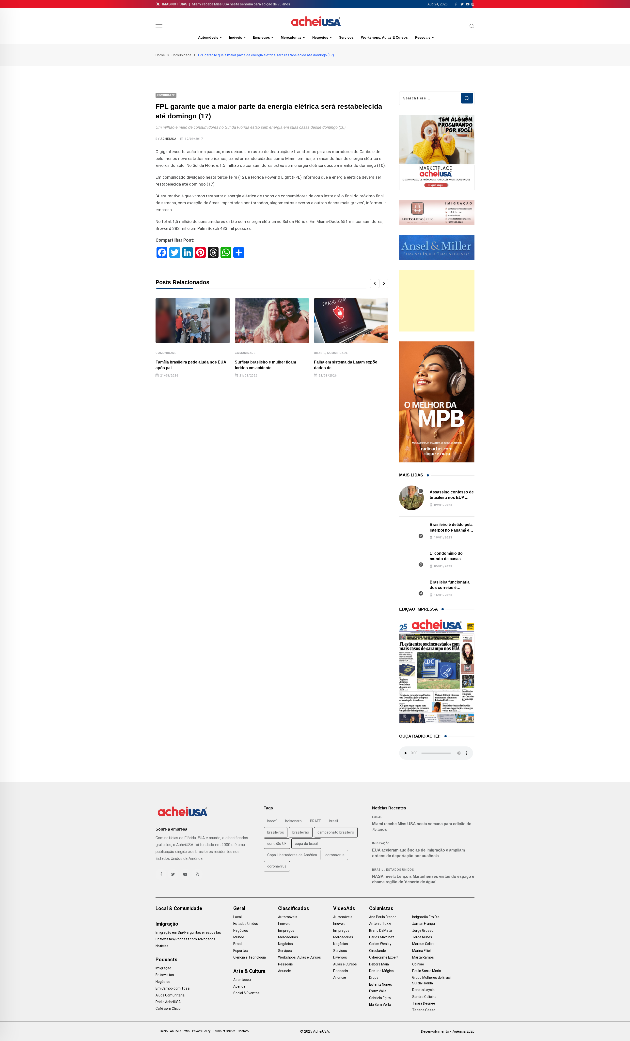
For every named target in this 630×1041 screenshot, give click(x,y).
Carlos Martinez (381, 937)
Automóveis (208, 37)
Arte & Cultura (249, 971)
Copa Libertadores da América (292, 855)
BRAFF (315, 821)
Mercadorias (291, 37)
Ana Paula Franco (382, 917)
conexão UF (276, 843)
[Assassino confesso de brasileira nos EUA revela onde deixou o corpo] (411, 498)
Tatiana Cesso (423, 1010)
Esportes (240, 951)
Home (160, 55)
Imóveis (235, 37)
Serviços (346, 37)
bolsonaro (293, 821)
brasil (333, 821)
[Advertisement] (436, 300)
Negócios (320, 37)
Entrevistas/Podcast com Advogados (185, 939)
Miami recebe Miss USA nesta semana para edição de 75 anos (241, 4)
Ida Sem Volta (380, 1005)
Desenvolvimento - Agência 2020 (447, 1031)
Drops (373, 977)
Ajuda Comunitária (170, 995)
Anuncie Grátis (180, 1031)
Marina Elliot (421, 951)
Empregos (261, 37)
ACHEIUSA (168, 139)
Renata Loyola (423, 990)
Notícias (162, 946)
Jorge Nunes (422, 937)
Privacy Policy (201, 1031)
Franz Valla (377, 991)
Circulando (377, 951)
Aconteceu (242, 980)
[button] (374, 283)
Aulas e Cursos (345, 964)
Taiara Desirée (423, 1003)
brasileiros (275, 832)
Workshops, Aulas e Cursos (384, 37)
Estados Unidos (400, 869)
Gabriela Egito (380, 998)
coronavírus (276, 866)
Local (377, 817)
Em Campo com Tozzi (173, 988)
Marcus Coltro (423, 944)
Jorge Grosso (422, 930)
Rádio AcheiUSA (168, 1002)
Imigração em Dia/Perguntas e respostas (188, 932)
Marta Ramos (423, 957)
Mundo (238, 937)
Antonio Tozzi (380, 924)
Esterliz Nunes (380, 984)
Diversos (340, 957)
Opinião (418, 964)
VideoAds (344, 908)
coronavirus (335, 855)
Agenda (239, 986)
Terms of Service (224, 1031)
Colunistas (381, 908)
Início (164, 1031)
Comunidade (181, 55)
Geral (239, 908)
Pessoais (422, 37)
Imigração (381, 843)
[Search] (472, 26)
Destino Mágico (381, 971)
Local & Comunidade (179, 908)
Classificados (293, 908)
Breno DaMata (380, 930)
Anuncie (284, 971)
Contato (243, 1031)
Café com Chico (168, 1008)
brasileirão (300, 832)
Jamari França (423, 924)
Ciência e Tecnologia (249, 957)
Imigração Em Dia (426, 917)
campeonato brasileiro (335, 832)
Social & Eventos (246, 993)
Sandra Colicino (424, 997)
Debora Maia (379, 964)
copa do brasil (306, 843)
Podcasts (166, 959)
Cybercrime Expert (383, 957)
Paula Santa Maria (426, 971)
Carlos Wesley (380, 944)
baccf (272, 821)
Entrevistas (165, 975)
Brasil (319, 353)
